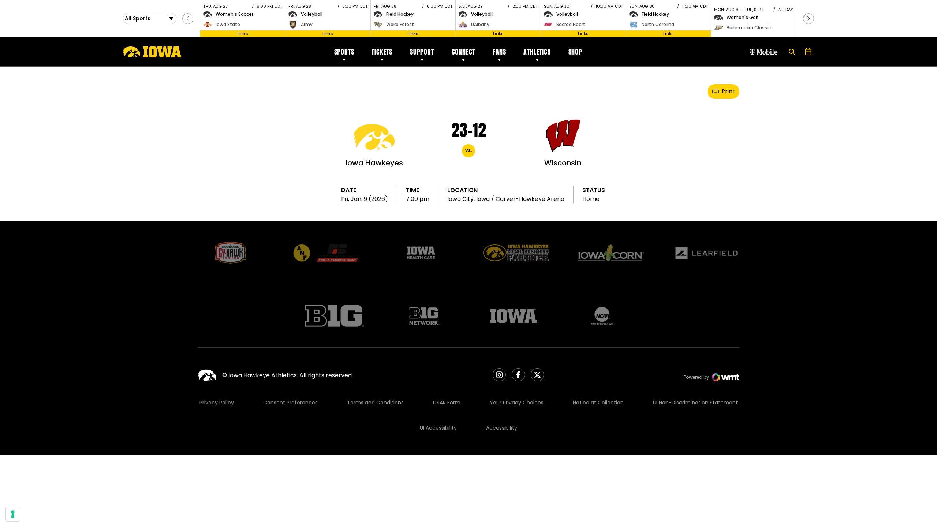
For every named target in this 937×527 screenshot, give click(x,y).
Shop (575, 52)
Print (728, 91)
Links (243, 33)
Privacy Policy (216, 402)
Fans (499, 52)
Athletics (536, 52)
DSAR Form (446, 402)
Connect (463, 52)
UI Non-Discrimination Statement (695, 402)
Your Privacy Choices (517, 402)
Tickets (382, 52)
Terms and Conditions (375, 402)
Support (422, 52)
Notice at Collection (598, 402)
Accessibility (501, 427)
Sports (344, 52)
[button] (187, 18)
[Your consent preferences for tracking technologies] (13, 514)
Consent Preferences (290, 402)
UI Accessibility (438, 427)
